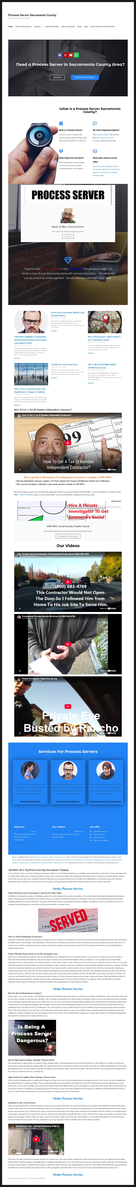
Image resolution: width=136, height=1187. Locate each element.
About (79, 26)
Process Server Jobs (30, 801)
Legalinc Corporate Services (21, 862)
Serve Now (68, 236)
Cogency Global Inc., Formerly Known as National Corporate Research (81, 860)
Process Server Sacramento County (32, 15)
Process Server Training (68, 801)
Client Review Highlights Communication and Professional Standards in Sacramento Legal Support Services (30, 339)
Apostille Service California (103, 166)
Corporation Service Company (38, 857)
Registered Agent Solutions (113, 860)
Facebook (96, 175)
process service (50, 269)
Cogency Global (103, 134)
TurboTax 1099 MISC (27, 495)
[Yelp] (65, 55)
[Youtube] (70, 55)
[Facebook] (59, 55)
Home (10, 26)
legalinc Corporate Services (57, 857)
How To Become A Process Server (102, 26)
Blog (86, 26)
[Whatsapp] (76, 55)
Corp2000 (34, 862)
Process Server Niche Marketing (105, 801)
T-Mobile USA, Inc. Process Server (64, 364)
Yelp (102, 175)
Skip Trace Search (68, 26)
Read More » (17, 358)
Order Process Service (23, 26)
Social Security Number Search (68, 536)
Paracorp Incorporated (45, 862)
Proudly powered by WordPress (37, 1178)
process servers (64, 862)
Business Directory (52, 26)
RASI (95, 134)
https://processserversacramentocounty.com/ (28, 843)
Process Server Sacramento (22, 831)
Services (37, 26)
